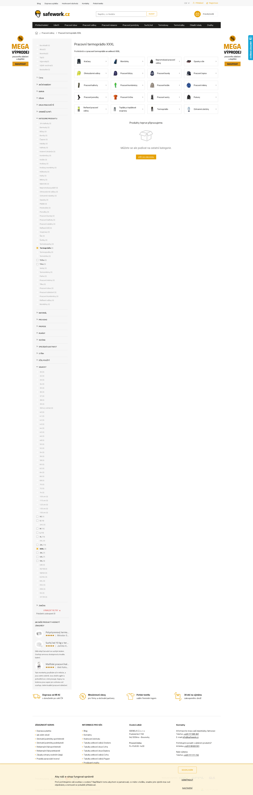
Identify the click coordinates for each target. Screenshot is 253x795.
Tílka (42, 284)
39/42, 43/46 (46, 408)
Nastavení (187, 788)
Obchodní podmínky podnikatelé (50, 742)
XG (42, 593)
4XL (42, 556)
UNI (42, 564)
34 (42, 384)
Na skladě (44, 45)
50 (42, 444)
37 (42, 396)
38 (42, 400)
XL (42, 536)
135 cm (43, 508)
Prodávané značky (91, 762)
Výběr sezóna (46, 65)
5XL (42, 560)
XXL (42, 540)
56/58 (43, 568)
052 (42, 585)
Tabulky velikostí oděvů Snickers (97, 742)
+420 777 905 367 (191, 734)
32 (42, 376)
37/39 (43, 597)
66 (42, 476)
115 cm (43, 500)
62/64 (43, 577)
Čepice (43, 139)
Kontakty (85, 3)
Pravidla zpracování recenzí (48, 758)
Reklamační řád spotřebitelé (49, 746)
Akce (42, 49)
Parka (43, 276)
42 (42, 420)
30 (42, 372)
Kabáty (43, 143)
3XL (42, 552)
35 (42, 388)
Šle (42, 236)
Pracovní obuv (46, 288)
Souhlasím (187, 770)
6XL (42, 581)
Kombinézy (45, 155)
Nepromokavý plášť (48, 187)
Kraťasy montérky (48, 167)
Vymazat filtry (50, 610)
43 (42, 424)
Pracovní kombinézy (49, 296)
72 (42, 488)
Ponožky (44, 212)
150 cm (43, 512)
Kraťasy (44, 163)
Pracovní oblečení (48, 292)
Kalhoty (43, 147)
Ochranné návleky (48, 195)
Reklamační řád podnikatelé (48, 750)
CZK (185, 3)
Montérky (44, 304)
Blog (39, 3)
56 (42, 456)
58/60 (43, 573)
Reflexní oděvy (46, 300)
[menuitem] (41, 25)
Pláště (43, 203)
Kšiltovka (44, 171)
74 (42, 492)
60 (42, 464)
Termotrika (45, 256)
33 (42, 380)
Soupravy (44, 232)
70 (42, 484)
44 (42, 428)
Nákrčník (44, 183)
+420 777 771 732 (191, 755)
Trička (43, 260)
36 (42, 392)
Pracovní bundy (47, 216)
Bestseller (44, 69)
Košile (43, 159)
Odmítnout (187, 780)
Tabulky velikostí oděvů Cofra (96, 754)
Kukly (43, 175)
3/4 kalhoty (45, 123)
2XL (42, 544)
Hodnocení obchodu (70, 3)
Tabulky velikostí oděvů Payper (97, 758)
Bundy (43, 135)
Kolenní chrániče (47, 151)
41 (42, 416)
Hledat (152, 13)
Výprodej (44, 61)
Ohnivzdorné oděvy (48, 191)
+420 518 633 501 (191, 746)
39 (42, 404)
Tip (42, 57)
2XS (42, 524)
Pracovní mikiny (47, 280)
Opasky (44, 199)
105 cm (43, 496)
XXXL (43, 548)
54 (42, 452)
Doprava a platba (51, 3)
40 (42, 412)
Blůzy (43, 131)
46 (42, 436)
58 (42, 460)
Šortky (43, 240)
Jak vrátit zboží (43, 734)
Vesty (43, 268)
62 (42, 468)
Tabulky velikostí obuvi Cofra (96, 746)
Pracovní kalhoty (47, 220)
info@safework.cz (191, 737)
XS (42, 516)
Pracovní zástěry (47, 224)
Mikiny (43, 179)
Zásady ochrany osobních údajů (50, 754)
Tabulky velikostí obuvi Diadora (97, 750)
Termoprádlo (46, 248)
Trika (42, 264)
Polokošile (45, 207)
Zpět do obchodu (146, 157)
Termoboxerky (46, 244)
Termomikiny (46, 272)
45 (42, 432)
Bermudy (44, 127)
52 (42, 448)
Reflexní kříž (45, 228)
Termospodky (46, 252)
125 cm (43, 504)
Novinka (44, 53)
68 (42, 480)
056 (42, 589)
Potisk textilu (98, 3)
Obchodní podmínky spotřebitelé (50, 738)
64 (42, 472)
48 (42, 440)
